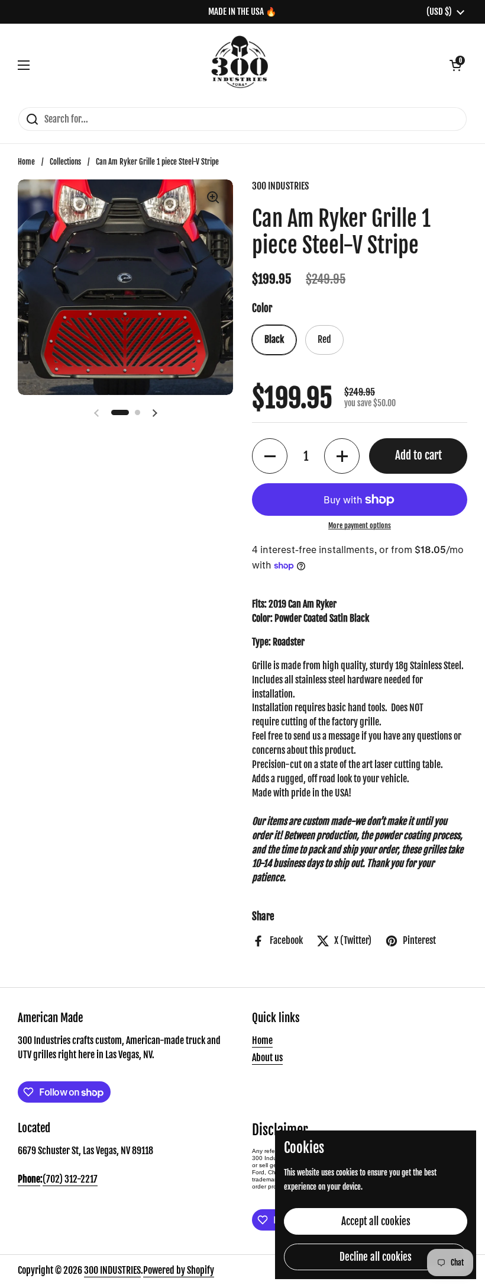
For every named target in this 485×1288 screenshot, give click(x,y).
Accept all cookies (375, 1221)
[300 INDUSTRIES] (240, 65)
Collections (65, 161)
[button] (455, 65)
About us (267, 1058)
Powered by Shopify (178, 1270)
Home (26, 161)
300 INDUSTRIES (112, 1270)
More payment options (359, 525)
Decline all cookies (376, 1257)
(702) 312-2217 (70, 1179)
